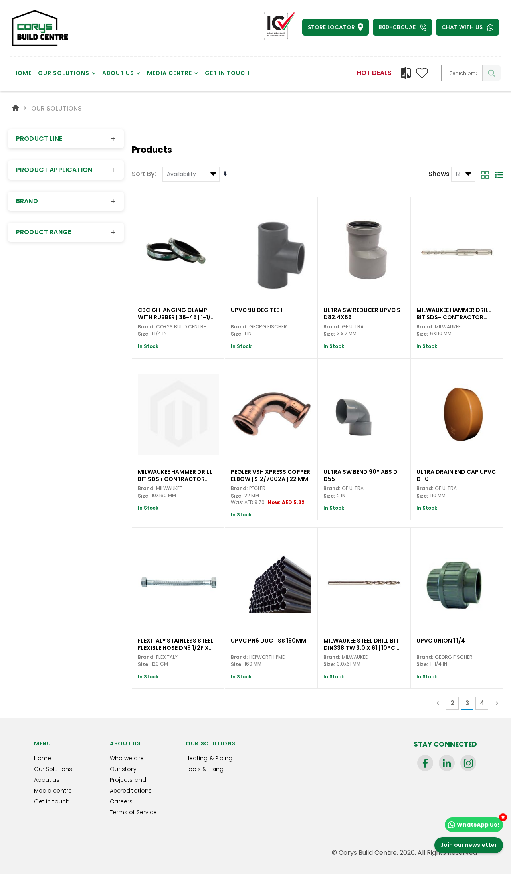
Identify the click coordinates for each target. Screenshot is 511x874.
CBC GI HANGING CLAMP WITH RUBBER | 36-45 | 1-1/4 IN (176, 313)
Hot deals (374, 72)
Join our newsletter (468, 845)
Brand (66, 201)
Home (16, 107)
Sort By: (144, 173)
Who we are (127, 758)
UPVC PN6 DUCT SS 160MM (268, 641)
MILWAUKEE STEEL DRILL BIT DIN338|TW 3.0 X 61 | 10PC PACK (361, 644)
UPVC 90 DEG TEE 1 (256, 310)
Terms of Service (133, 812)
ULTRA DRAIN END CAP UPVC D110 (456, 475)
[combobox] (471, 73)
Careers (121, 801)
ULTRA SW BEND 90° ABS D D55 (360, 475)
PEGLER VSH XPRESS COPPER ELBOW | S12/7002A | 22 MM (270, 475)
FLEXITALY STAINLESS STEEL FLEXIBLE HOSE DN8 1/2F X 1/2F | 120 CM (175, 644)
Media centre (53, 791)
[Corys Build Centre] (40, 28)
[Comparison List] (406, 73)
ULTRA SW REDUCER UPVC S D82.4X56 (361, 313)
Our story (123, 769)
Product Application (66, 170)
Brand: (146, 326)
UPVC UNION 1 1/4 (440, 641)
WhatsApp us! (478, 825)
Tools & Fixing (205, 769)
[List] (499, 174)
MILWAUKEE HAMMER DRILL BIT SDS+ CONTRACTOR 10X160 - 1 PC (175, 475)
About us (47, 780)
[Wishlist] (422, 73)
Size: (143, 334)
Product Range (66, 232)
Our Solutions (53, 769)
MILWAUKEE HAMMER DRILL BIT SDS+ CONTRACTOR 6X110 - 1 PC (453, 313)
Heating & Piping (209, 758)
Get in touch (51, 801)
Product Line (66, 138)
